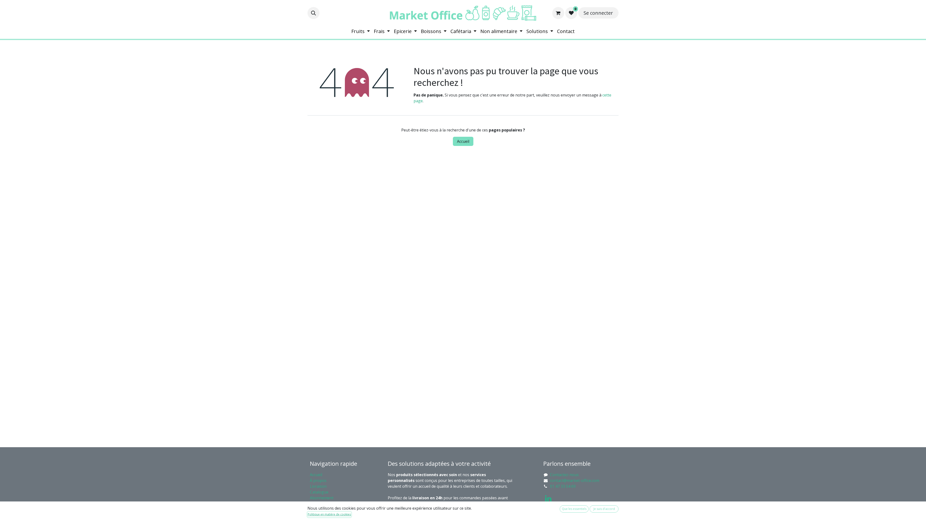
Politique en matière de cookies (329, 514)
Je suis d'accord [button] (604, 509)
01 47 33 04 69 (563, 486)
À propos (318, 480)
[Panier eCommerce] (558, 13)
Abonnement (322, 497)
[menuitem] (360, 31)
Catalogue (319, 492)
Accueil (463, 141)
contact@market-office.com (574, 480)
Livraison (318, 486)
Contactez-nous (564, 474)
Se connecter (598, 13)
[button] (313, 13)
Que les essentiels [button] (574, 509)
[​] (548, 498)
